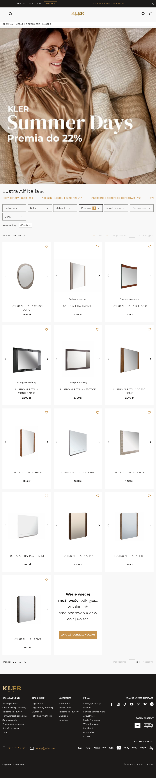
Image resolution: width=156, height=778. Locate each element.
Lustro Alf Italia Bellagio (129, 306)
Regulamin (37, 703)
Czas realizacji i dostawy (14, 707)
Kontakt (87, 736)
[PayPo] (143, 747)
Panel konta (64, 703)
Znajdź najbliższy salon (78, 634)
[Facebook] (111, 704)
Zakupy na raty (9, 720)
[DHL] (137, 725)
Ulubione (63, 716)
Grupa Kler (88, 732)
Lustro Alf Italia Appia (77, 555)
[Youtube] (131, 704)
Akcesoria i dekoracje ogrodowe (116, 198)
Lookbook (88, 728)
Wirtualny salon (91, 724)
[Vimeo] (145, 704)
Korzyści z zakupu (11, 728)
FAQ (4, 732)
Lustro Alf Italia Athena (78, 472)
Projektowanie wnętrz (13, 724)
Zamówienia (64, 707)
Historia (87, 707)
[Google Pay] (134, 747)
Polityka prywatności (42, 716)
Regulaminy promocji (42, 707)
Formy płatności (10, 703)
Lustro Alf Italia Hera (27, 472)
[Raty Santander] (100, 748)
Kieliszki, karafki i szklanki (62, 198)
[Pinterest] (138, 704)
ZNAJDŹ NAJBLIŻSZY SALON (108, 3)
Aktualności (89, 716)
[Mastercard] (119, 747)
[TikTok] (125, 704)
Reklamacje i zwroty (12, 711)
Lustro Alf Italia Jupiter (129, 472)
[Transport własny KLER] (149, 725)
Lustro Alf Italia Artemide (27, 555)
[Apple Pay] (126, 747)
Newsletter (63, 720)
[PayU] (88, 747)
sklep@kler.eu (45, 748)
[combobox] (14, 208)
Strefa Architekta (91, 720)
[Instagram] (118, 704)
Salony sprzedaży (92, 703)
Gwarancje (37, 711)
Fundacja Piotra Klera (94, 711)
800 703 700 (16, 748)
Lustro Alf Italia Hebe (129, 555)
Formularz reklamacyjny (14, 716)
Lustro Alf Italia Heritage (78, 389)
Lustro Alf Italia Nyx (26, 639)
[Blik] (80, 747)
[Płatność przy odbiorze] (151, 747)
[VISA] (111, 747)
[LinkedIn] (152, 704)
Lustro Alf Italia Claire (78, 306)
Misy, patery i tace (17, 198)
